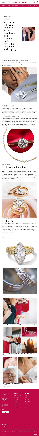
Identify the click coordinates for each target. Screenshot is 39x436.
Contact (26, 395)
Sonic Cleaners (16, 401)
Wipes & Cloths (16, 405)
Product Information (29, 399)
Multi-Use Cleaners (17, 399)
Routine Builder (28, 401)
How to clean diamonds (6, 116)
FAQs (26, 397)
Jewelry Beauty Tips (13, 5)
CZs (33, 62)
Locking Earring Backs (18, 403)
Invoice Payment (4, 412)
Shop (3, 5)
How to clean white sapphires (7, 180)
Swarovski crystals (28, 62)
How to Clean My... (28, 407)
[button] (37, 2)
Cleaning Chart (28, 403)
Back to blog (7, 16)
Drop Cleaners (16, 397)
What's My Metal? (28, 405)
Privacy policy (15, 431)
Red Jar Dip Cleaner (17, 395)
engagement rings (21, 225)
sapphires (10, 65)
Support (29, 5)
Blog (35, 5)
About (22, 5)
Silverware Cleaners (17, 407)
